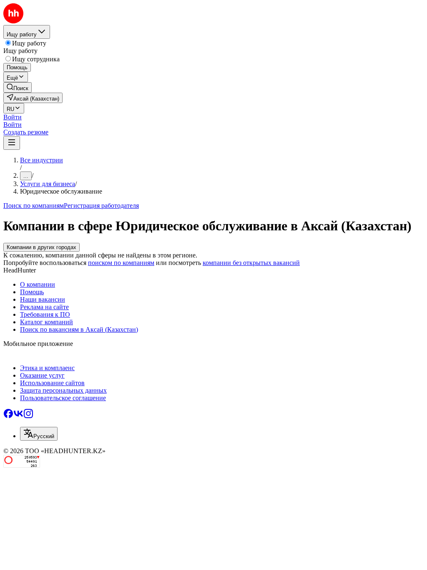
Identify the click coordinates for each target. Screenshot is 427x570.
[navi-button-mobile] (11, 143)
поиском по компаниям (121, 262)
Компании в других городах (41, 247)
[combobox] (39, 434)
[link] (17, 87)
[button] (12, 117)
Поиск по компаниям (33, 205)
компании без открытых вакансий (251, 262)
